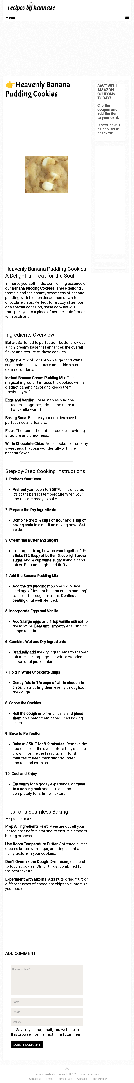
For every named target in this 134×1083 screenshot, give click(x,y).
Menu (10, 17)
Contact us (35, 1078)
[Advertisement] (67, 49)
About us (82, 1078)
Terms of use (64, 1078)
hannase (94, 1074)
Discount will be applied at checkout (108, 129)
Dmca (49, 1078)
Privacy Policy (99, 1078)
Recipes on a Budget (46, 1074)
